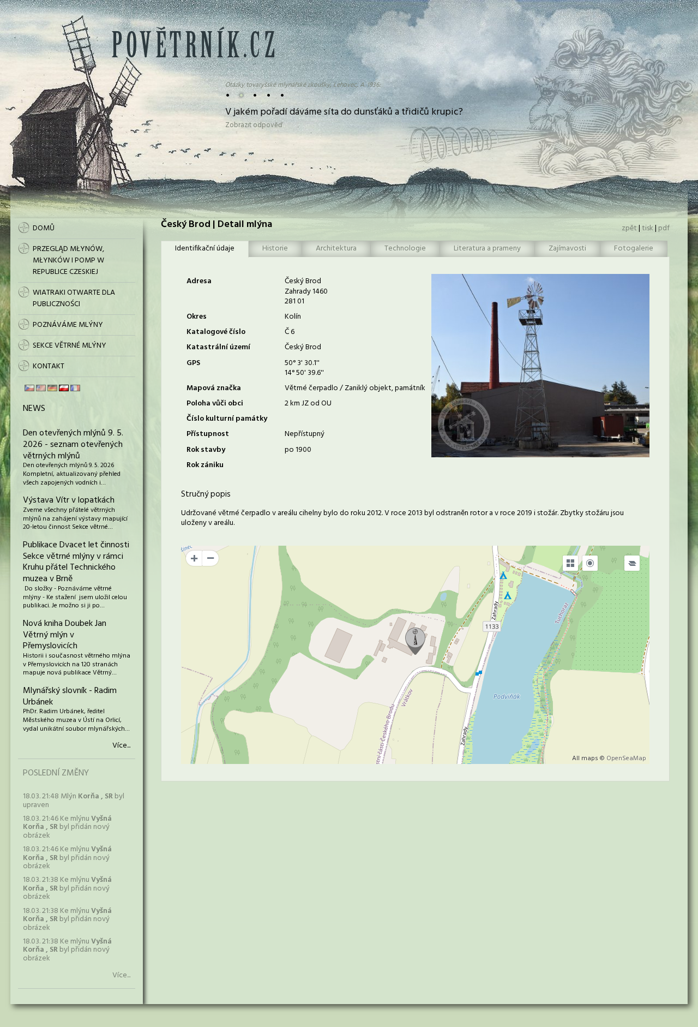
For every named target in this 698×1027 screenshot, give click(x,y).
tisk (647, 228)
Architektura (336, 248)
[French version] (75, 388)
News (34, 409)
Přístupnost (207, 434)
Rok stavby (205, 450)
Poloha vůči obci (214, 403)
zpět (629, 228)
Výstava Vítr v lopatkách (69, 500)
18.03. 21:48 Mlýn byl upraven (73, 800)
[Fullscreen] (570, 563)
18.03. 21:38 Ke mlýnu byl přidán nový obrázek (67, 888)
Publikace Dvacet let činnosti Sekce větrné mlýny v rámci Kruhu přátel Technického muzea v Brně (76, 562)
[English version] (41, 388)
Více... (121, 746)
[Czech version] (29, 388)
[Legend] (632, 563)
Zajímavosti (567, 248)
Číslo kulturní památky (226, 419)
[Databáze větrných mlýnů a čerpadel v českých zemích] (193, 55)
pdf (664, 228)
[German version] (52, 388)
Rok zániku (205, 465)
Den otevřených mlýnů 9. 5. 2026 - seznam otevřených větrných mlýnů (73, 444)
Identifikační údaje (204, 248)
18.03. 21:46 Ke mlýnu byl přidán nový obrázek (67, 827)
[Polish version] (64, 388)
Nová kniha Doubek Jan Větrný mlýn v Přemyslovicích (64, 635)
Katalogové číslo (215, 332)
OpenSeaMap (626, 758)
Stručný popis (206, 494)
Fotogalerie (633, 248)
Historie (275, 248)
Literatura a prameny (487, 248)
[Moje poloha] (590, 563)
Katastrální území (218, 347)
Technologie (405, 248)
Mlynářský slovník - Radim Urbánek (70, 696)
